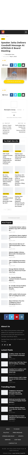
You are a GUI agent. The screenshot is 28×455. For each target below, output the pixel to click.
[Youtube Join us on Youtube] (16, 316)
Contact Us (13, 443)
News (3, 38)
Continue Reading (14, 81)
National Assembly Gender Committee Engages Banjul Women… (17, 400)
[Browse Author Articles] (14, 104)
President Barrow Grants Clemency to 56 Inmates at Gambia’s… (17, 417)
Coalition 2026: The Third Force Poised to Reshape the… (17, 355)
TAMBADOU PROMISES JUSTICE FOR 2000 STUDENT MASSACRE (16, 392)
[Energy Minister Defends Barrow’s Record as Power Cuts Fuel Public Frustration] (4, 270)
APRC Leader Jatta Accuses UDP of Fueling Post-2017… (17, 294)
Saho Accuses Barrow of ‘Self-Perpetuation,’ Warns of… (17, 245)
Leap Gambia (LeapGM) (18, 453)
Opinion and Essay (8, 436)
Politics (6, 432)
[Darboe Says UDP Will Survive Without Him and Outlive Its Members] (20, 148)
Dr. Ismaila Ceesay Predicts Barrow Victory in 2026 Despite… (17, 287)
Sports (20, 436)
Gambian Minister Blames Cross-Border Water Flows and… (17, 409)
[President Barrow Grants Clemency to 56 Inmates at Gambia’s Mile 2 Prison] (4, 417)
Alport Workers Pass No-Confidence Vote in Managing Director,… (16, 302)
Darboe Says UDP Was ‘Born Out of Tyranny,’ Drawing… (18, 362)
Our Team (17, 439)
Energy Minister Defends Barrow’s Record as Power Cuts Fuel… (17, 270)
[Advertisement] (14, 15)
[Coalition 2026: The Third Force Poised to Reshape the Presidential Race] (4, 355)
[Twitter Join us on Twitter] (11, 316)
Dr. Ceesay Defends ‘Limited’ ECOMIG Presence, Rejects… (17, 279)
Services (7, 439)
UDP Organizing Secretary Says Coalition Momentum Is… (17, 262)
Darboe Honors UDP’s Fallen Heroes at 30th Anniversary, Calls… (18, 379)
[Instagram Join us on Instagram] (21, 316)
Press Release (17, 432)
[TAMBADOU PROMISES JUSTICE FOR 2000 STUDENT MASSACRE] (4, 392)
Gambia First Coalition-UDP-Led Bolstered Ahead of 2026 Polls (18, 370)
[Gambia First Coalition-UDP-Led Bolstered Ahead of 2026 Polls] (4, 370)
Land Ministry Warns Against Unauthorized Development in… (18, 237)
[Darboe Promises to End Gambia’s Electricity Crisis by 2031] (8, 191)
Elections (6, 151)
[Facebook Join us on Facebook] (6, 316)
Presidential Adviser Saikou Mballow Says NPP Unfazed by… (17, 228)
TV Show (16, 429)
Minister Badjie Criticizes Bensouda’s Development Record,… (17, 253)
